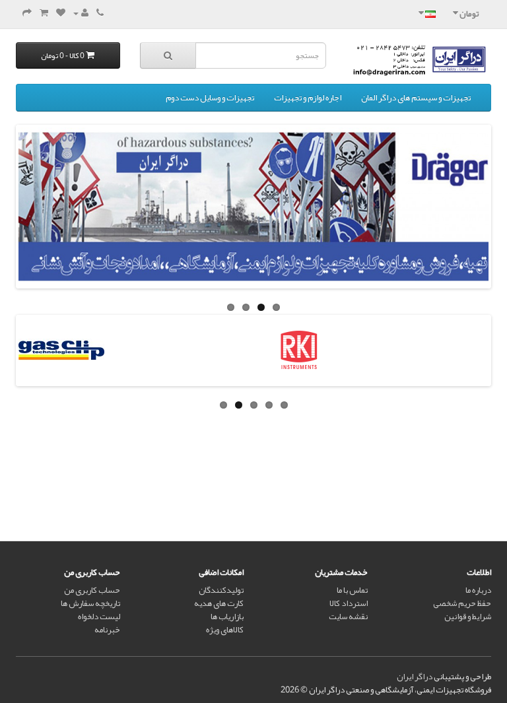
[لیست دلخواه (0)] (60, 13)
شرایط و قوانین (467, 616)
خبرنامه (107, 629)
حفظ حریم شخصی (462, 603)
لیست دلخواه (99, 616)
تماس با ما (352, 590)
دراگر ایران (414, 676)
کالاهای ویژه (225, 629)
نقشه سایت (348, 616)
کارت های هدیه (219, 603)
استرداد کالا (348, 603)
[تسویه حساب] (27, 13)
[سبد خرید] (44, 13)
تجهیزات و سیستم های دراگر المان (416, 97)
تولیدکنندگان (221, 590)
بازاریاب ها (227, 616)
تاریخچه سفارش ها (90, 603)
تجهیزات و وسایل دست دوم (210, 97)
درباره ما (478, 590)
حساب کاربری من (92, 590)
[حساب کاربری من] (80, 13)
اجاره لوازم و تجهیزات (307, 97)
